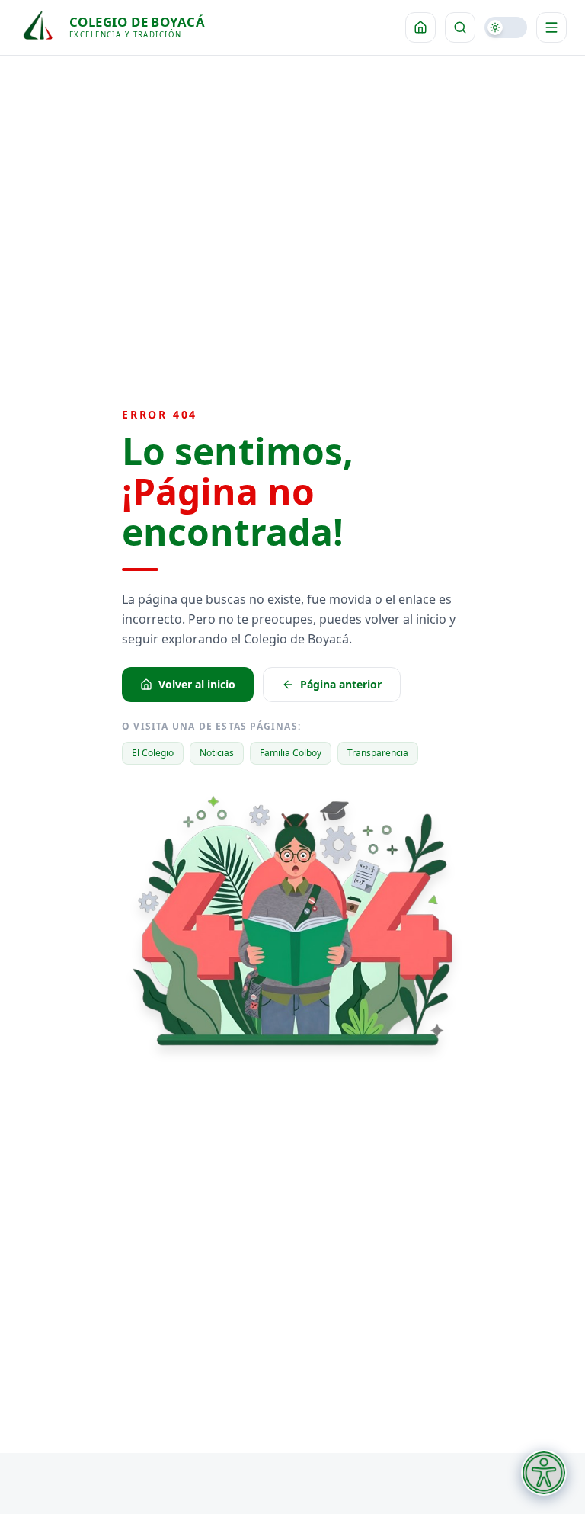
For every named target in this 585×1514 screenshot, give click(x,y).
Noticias (217, 752)
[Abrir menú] (551, 27)
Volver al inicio (196, 684)
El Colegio (153, 752)
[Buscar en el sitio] (460, 27)
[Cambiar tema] (505, 27)
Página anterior (341, 684)
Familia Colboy (290, 752)
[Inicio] (420, 27)
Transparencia (377, 752)
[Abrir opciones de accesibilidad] (544, 1473)
